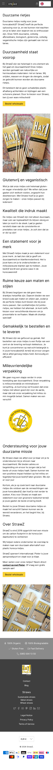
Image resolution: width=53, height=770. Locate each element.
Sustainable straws (26, 697)
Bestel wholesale (14, 103)
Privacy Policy (26, 719)
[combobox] (45, 3)
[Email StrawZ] (38, 709)
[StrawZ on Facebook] (18, 709)
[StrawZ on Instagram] (30, 709)
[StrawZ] (20, 4)
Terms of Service (26, 724)
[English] (45, 3)
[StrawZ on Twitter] (14, 709)
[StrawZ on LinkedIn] (34, 709)
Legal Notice (26, 715)
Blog (26, 685)
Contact (26, 681)
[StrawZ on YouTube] (22, 709)
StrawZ (30, 747)
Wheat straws (26, 703)
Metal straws (26, 700)
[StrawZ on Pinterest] (26, 709)
